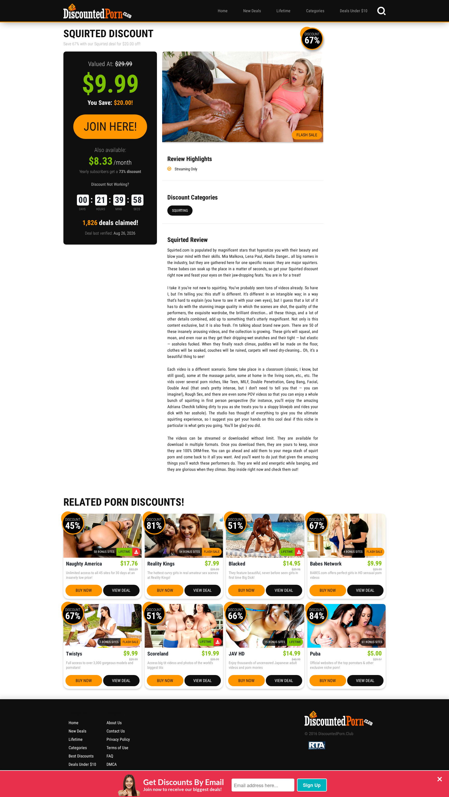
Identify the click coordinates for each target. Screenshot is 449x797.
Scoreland (157, 654)
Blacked (237, 564)
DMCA (112, 764)
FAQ (110, 756)
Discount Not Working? (110, 184)
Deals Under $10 (353, 10)
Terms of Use (117, 747)
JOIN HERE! (110, 126)
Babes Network (326, 564)
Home (223, 10)
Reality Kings (161, 564)
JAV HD (237, 654)
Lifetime (283, 10)
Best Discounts (81, 756)
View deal (121, 590)
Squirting (180, 210)
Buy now (84, 590)
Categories (315, 10)
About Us (114, 722)
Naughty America (84, 564)
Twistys (74, 654)
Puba (315, 654)
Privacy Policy (118, 739)
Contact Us (116, 731)
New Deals (252, 10)
